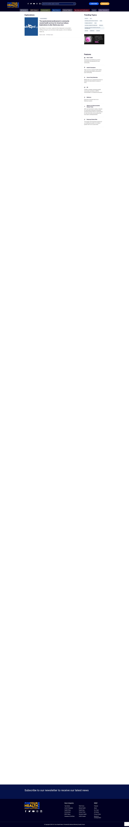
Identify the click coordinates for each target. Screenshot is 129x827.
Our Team (96, 810)
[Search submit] (74, 3)
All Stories (96, 812)
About (95, 808)
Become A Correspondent (97, 817)
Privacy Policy (97, 814)
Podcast (96, 806)
